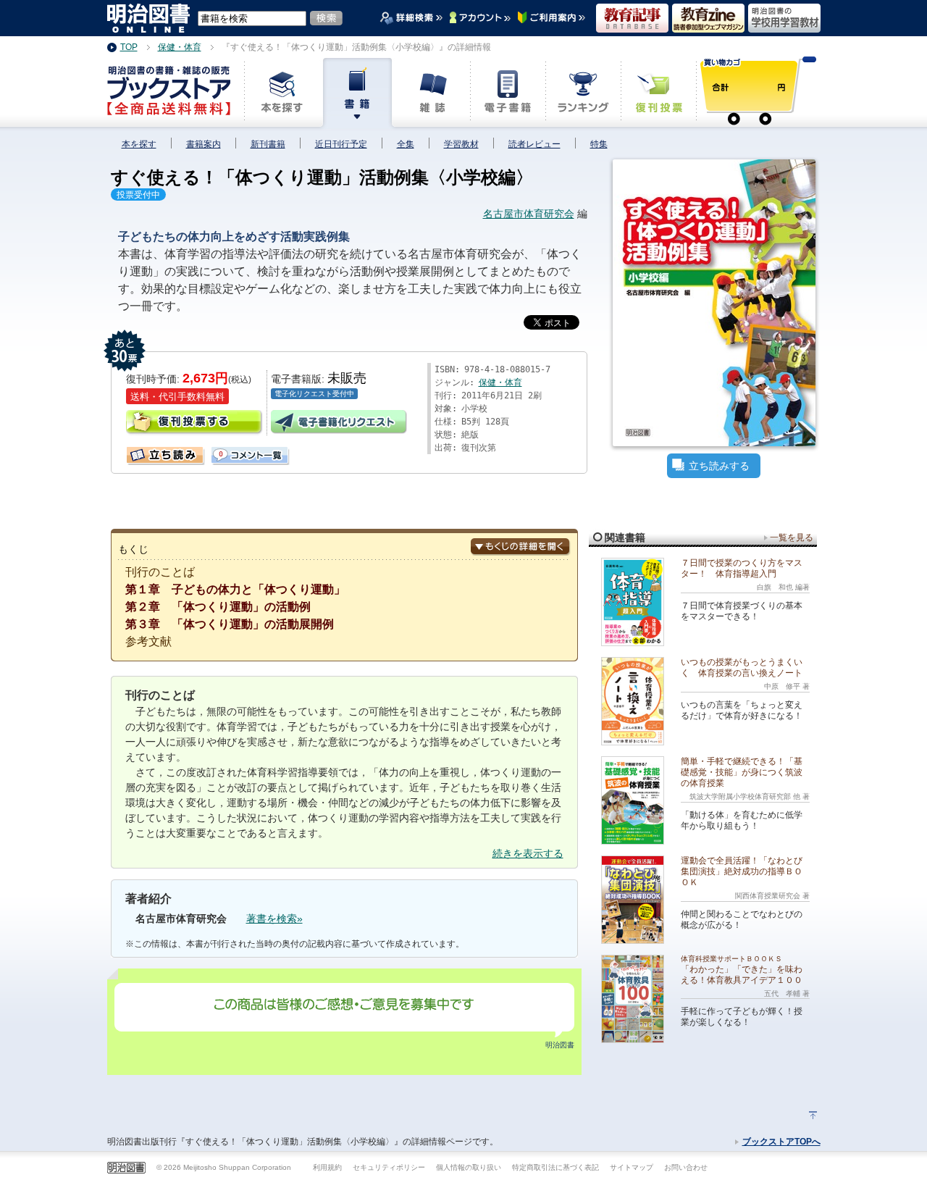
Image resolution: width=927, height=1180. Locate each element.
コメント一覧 (217, 452)
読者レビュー (534, 144)
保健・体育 (500, 382)
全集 (405, 144)
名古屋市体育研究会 (528, 213)
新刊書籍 (268, 144)
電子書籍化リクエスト (339, 422)
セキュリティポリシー (389, 1167)
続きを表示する (527, 853)
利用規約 (327, 1167)
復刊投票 (195, 422)
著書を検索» (274, 918)
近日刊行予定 (341, 144)
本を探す (139, 144)
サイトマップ (631, 1167)
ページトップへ (813, 1115)
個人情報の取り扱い (468, 1167)
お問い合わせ (686, 1167)
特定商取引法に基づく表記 (555, 1167)
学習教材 (461, 144)
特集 (599, 144)
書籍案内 (203, 144)
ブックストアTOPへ (781, 1142)
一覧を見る (791, 537)
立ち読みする (719, 466)
